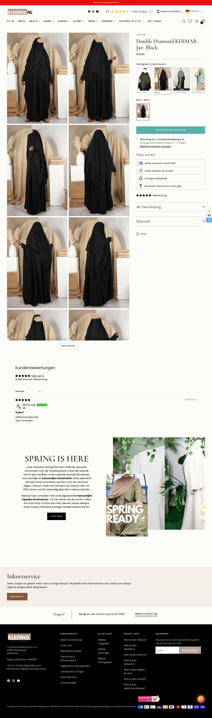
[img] (22, 400)
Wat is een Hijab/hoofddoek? (135, 686)
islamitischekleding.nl (39, 706)
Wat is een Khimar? (135, 655)
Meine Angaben (103, 641)
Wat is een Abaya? (135, 640)
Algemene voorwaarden (75, 666)
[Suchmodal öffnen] (184, 21)
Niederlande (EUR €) (170, 11)
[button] (144, 195)
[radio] (144, 80)
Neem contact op (71, 640)
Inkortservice (69, 677)
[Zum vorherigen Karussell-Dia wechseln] (195, 555)
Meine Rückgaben (105, 660)
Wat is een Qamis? (135, 679)
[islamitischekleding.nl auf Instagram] (93, 11)
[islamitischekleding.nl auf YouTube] (97, 11)
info (179, 186)
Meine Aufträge (103, 651)
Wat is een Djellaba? (130, 647)
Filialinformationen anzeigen (155, 146)
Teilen (143, 234)
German (194, 11)
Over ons (66, 645)
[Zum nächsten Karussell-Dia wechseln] (202, 555)
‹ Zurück (141, 34)
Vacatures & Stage (72, 671)
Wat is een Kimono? (130, 662)
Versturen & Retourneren (68, 658)
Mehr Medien (68, 346)
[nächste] (127, 2)
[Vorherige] (84, 2)
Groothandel (68, 683)
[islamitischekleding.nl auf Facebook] (89, 11)
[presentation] (139, 81)
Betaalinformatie (71, 651)
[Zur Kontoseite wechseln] (197, 21)
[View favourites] (190, 21)
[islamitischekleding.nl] (20, 12)
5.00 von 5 (38, 376)
